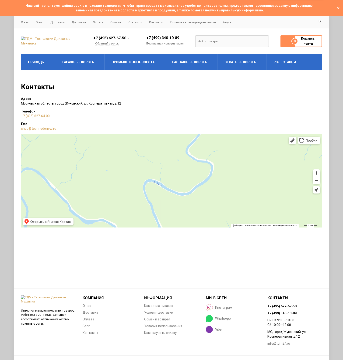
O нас (25, 22)
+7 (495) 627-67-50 (109, 38)
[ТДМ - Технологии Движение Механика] (48, 299)
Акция (227, 22)
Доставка (57, 22)
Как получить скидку (160, 332)
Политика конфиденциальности (193, 22)
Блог (86, 326)
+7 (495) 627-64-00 (35, 116)
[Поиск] (263, 41)
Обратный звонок (107, 43)
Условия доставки (158, 312)
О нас (39, 22)
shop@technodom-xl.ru (38, 128)
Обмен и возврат (157, 319)
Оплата (98, 22)
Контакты (135, 22)
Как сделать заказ (158, 305)
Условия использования (163, 326)
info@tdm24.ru (278, 343)
